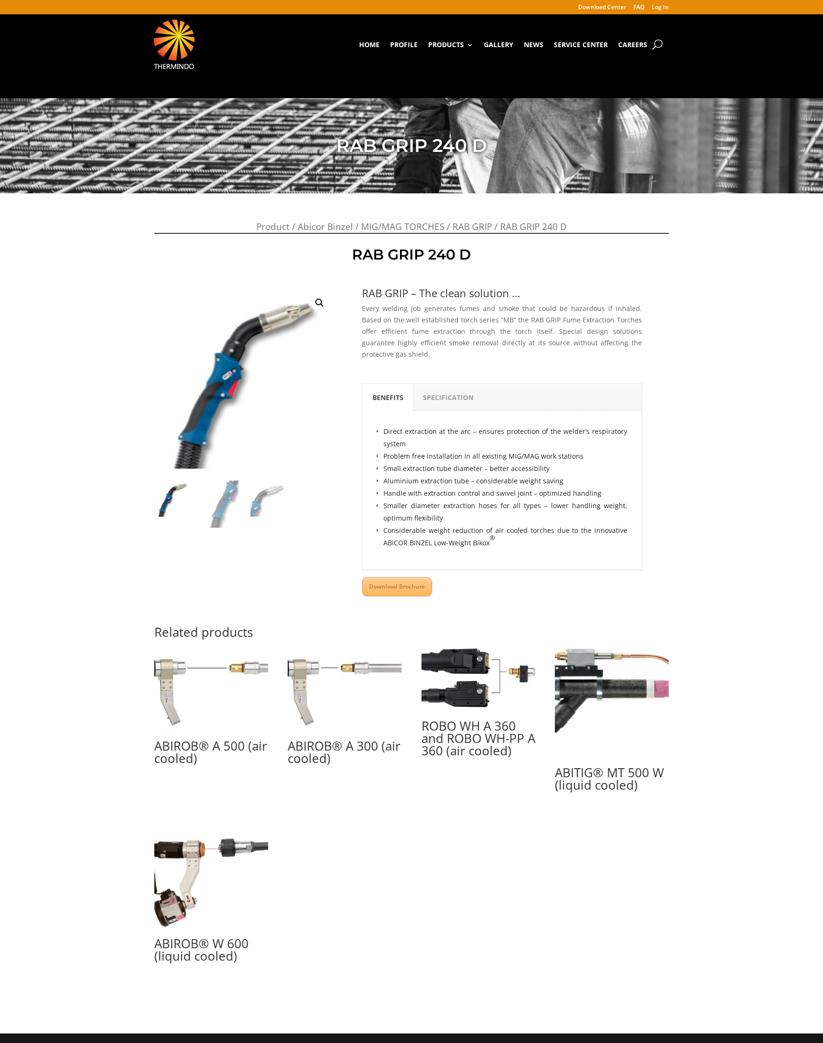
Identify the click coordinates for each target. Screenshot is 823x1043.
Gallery (498, 44)
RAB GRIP (472, 227)
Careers (632, 44)
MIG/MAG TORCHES (402, 227)
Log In (660, 7)
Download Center (602, 7)
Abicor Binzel (325, 227)
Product (273, 227)
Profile (404, 44)
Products (446, 44)
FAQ (638, 7)
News (533, 44)
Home (369, 44)
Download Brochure (397, 586)
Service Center (581, 44)
